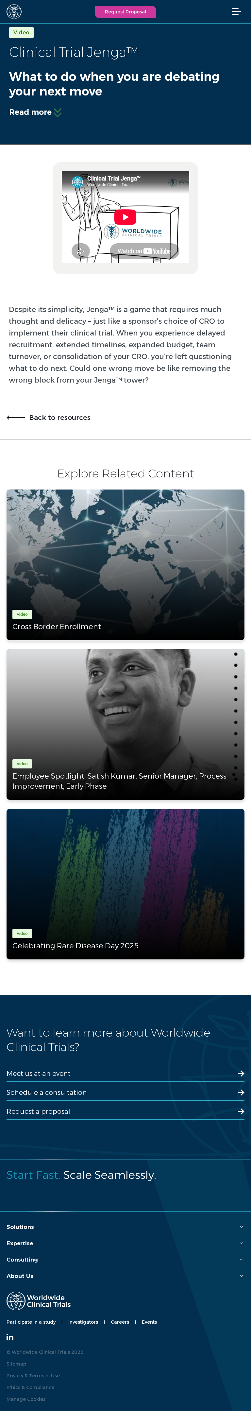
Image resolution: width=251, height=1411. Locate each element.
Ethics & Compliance (30, 1387)
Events (149, 1322)
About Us (20, 1276)
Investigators (83, 1322)
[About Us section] (241, 1276)
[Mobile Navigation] (239, 11)
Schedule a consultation (47, 1092)
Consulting (22, 1259)
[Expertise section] (241, 1243)
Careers (120, 1322)
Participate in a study (31, 1322)
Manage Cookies (26, 1399)
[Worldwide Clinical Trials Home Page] (11, 11)
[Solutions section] (241, 1227)
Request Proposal (125, 12)
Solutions (20, 1227)
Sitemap (16, 1364)
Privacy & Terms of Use (33, 1376)
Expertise (20, 1243)
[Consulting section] (241, 1260)
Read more (30, 112)
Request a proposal (38, 1111)
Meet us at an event (39, 1073)
